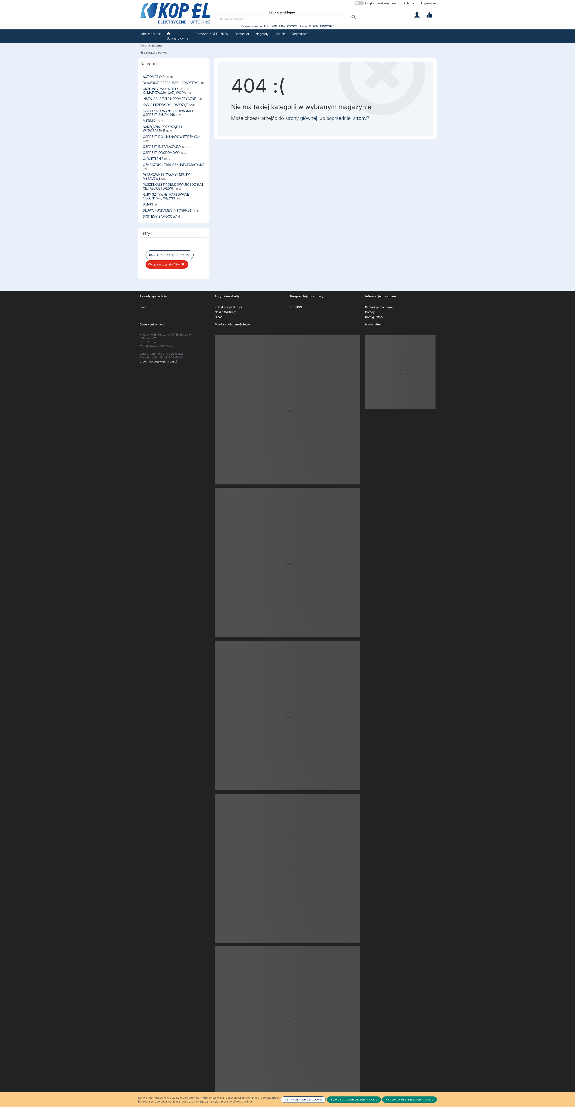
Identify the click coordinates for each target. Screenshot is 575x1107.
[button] (409, 3)
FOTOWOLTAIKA (274, 26)
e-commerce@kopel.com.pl (158, 361)
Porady (370, 312)
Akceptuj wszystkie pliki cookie (409, 1099)
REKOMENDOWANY (321, 26)
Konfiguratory (374, 317)
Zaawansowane (251, 26)
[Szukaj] (354, 16)
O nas (218, 317)
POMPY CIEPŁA (297, 26)
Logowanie (428, 3)
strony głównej (301, 118)
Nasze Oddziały (225, 312)
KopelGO (296, 307)
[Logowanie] (417, 14)
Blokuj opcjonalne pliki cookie (354, 1099)
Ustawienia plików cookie (303, 1099)
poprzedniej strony (346, 118)
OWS (142, 307)
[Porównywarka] (429, 14)
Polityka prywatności (228, 307)
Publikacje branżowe (379, 307)
